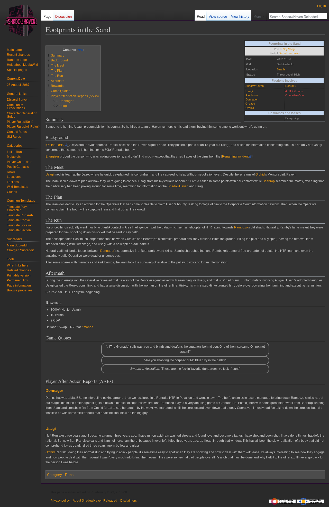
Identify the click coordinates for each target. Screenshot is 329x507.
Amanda (87, 327)
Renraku (290, 85)
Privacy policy (60, 500)
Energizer (52, 156)
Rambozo (251, 95)
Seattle (281, 69)
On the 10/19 (55, 145)
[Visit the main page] (20, 20)
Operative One (294, 95)
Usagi (249, 91)
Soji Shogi (289, 49)
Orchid (249, 107)
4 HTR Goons (294, 91)
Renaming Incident (235, 156)
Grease (250, 103)
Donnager (251, 99)
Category (54, 475)
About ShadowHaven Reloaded (95, 500)
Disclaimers (128, 500)
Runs (69, 475)
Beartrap (269, 181)
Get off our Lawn (289, 53)
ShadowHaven (254, 85)
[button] (259, 15)
